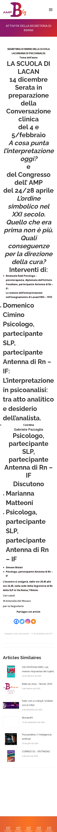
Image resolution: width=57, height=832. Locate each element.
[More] (33, 619)
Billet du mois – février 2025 (37, 684)
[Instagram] (27, 619)
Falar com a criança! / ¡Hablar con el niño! (37, 703)
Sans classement (21, 633)
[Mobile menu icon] (50, 9)
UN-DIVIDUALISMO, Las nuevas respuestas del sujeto (38, 669)
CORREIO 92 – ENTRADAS (36, 751)
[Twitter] (22, 619)
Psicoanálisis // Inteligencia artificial (36, 736)
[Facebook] (16, 619)
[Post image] (11, 671)
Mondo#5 (27, 717)
